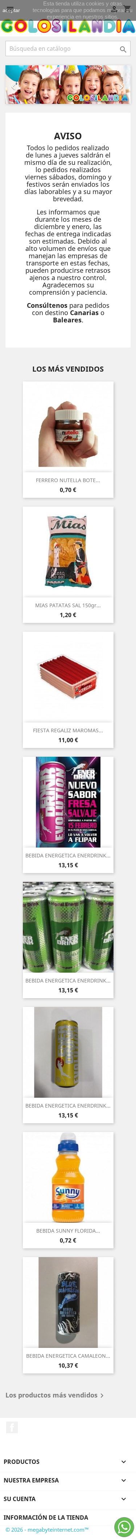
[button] (14, 84)
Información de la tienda (46, 1517)
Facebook (12, 1427)
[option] (68, 84)
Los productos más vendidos (55, 1395)
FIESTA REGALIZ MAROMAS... (68, 730)
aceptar (11, 10)
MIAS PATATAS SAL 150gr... (68, 605)
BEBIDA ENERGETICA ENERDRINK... (68, 855)
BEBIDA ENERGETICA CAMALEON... (68, 1355)
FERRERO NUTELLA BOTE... (68, 480)
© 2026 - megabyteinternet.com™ (47, 1529)
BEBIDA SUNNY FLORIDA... (68, 1230)
